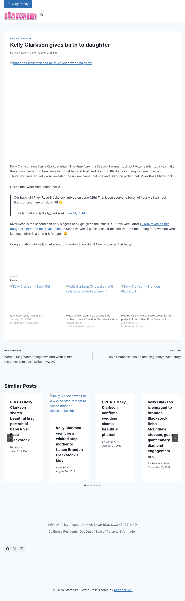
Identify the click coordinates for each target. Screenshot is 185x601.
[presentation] (69, 406)
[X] (14, 549)
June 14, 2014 (75, 213)
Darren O (111, 441)
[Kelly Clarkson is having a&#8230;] (36, 299)
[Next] (175, 438)
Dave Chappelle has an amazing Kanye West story (144, 354)
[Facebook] (7, 549)
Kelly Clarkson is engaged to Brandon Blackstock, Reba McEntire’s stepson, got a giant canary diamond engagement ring (160, 429)
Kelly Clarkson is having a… (26, 315)
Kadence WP (123, 590)
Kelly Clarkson (20, 38)
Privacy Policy (18, 4)
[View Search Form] (42, 15)
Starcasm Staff (160, 463)
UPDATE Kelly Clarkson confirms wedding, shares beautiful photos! (114, 418)
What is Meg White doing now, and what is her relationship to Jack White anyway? (38, 356)
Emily (17, 447)
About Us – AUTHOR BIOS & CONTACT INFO (104, 524)
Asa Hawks (20, 52)
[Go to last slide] (10, 438)
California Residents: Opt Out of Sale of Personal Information (93, 531)
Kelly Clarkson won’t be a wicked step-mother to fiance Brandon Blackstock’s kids (69, 444)
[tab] (85, 485)
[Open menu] (177, 15)
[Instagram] (21, 549)
